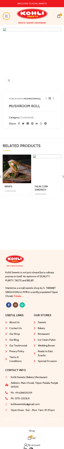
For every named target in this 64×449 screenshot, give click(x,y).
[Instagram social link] (15, 305)
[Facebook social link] (19, 123)
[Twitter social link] (23, 123)
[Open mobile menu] (6, 16)
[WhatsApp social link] (41, 123)
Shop (19, 98)
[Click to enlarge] (8, 80)
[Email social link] (27, 123)
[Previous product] (46, 98)
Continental (26, 117)
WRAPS (8, 186)
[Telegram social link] (45, 123)
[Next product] (53, 98)
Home (12, 98)
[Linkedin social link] (37, 123)
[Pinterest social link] (32, 123)
